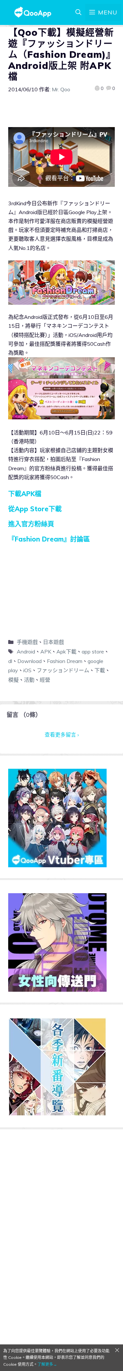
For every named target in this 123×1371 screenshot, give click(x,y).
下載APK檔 (24, 494)
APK (45, 651)
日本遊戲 (53, 642)
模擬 (13, 679)
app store (93, 651)
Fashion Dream (64, 661)
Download (29, 661)
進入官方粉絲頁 (31, 524)
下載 (99, 670)
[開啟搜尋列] (78, 12)
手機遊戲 (27, 642)
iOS (27, 670)
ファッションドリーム (63, 670)
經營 (45, 679)
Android (26, 651)
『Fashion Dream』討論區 (49, 539)
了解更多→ (47, 1364)
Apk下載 (66, 651)
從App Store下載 (35, 509)
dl (10, 661)
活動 (29, 679)
